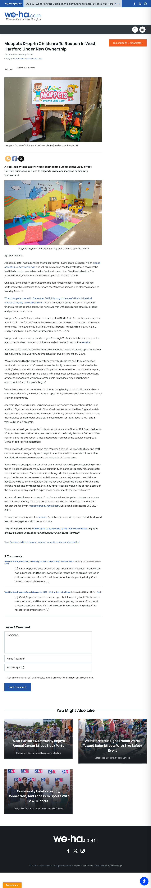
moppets (51, 542)
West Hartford (73, 542)
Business (20, 58)
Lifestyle (29, 58)
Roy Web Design (114, 865)
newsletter (61, 542)
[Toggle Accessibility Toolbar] (144, 881)
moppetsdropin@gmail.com (44, 505)
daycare (32, 542)
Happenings (46, 753)
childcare (23, 542)
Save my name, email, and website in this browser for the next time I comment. (50, 677)
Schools (38, 58)
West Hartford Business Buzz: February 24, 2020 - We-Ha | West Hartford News (39, 561)
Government (33, 753)
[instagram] (145, 4)
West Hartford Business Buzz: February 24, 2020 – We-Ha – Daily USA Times (37, 592)
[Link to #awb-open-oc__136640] (142, 29)
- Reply (98, 592)
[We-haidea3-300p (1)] (22, 12)
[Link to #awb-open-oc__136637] (135, 29)
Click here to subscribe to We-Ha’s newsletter (60, 528)
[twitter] (140, 4)
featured (41, 542)
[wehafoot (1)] (75, 835)
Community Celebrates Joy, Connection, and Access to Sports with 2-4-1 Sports (39, 796)
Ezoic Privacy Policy (83, 865)
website (85, 342)
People (118, 757)
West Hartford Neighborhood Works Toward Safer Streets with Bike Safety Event (78, 3)
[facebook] (134, 4)
